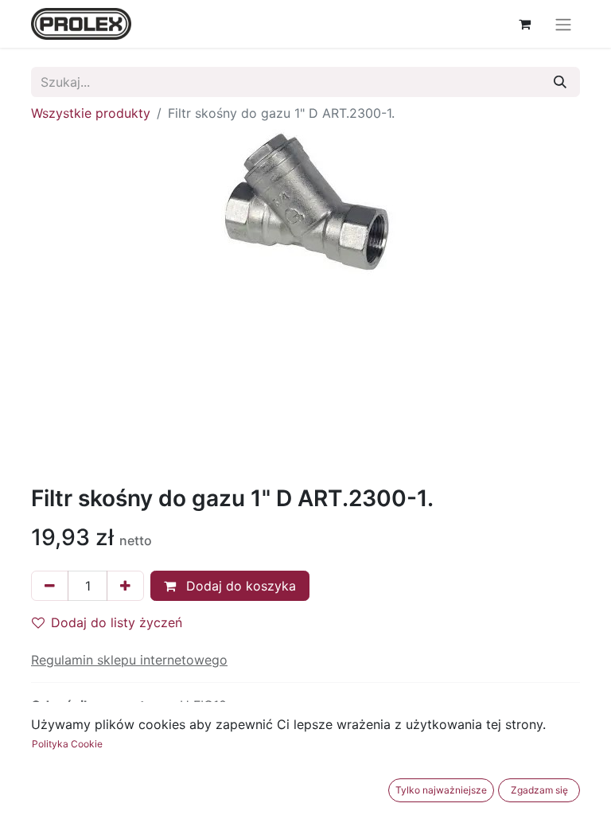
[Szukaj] (560, 82)
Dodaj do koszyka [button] (239, 586)
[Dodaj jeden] (125, 586)
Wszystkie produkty (90, 113)
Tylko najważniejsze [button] (441, 790)
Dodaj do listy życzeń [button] (116, 622)
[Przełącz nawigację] (563, 23)
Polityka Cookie (67, 744)
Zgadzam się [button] (539, 790)
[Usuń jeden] (49, 586)
